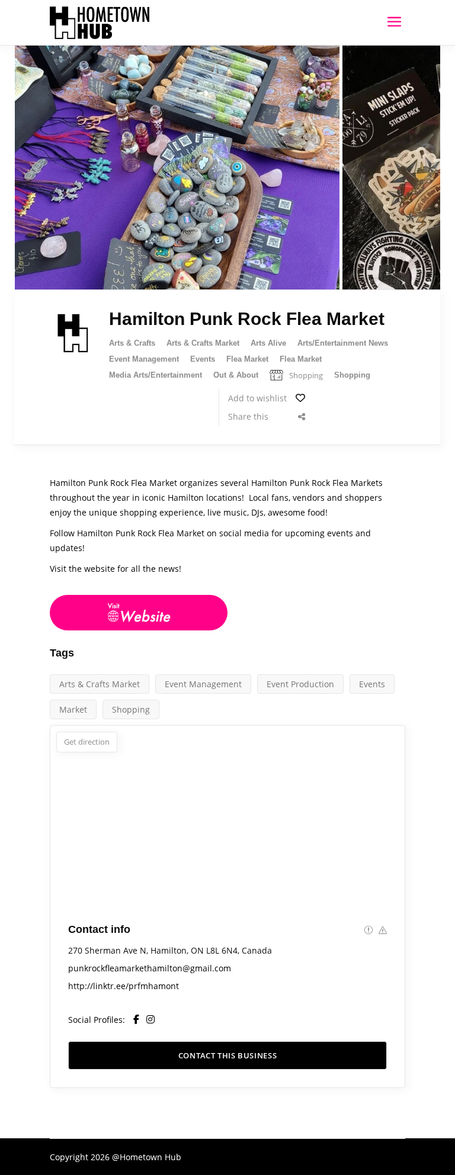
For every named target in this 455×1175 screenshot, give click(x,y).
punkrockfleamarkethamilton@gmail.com (149, 968)
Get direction (87, 741)
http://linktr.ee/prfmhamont (123, 985)
